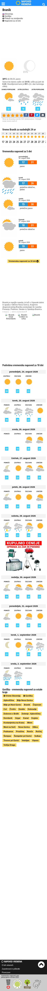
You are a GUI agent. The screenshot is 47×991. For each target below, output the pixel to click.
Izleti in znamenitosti (18, 312)
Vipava (35, 740)
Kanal (26, 718)
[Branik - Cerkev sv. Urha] (23, 319)
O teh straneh (7, 965)
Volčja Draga (9, 745)
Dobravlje (32, 709)
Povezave (6, 972)
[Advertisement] (23, 40)
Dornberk (8, 718)
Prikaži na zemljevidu (13, 18)
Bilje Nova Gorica (25, 700)
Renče (30, 731)
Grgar (17, 718)
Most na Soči (9, 727)
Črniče (13, 709)
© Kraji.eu (5, 312)
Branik (27, 705)
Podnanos (8, 731)
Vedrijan (25, 740)
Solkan (37, 736)
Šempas (7, 736)
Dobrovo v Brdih (11, 714)
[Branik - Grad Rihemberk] (10, 319)
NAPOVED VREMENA (26, 3)
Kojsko (34, 718)
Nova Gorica (24, 727)
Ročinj (39, 731)
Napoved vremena (12, 961)
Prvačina (20, 731)
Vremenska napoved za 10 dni (22, 261)
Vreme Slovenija (12, 696)
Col (5, 709)
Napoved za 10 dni (12, 21)
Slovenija (8, 14)
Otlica (35, 727)
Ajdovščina (9, 700)
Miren (29, 723)
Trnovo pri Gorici (11, 740)
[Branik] (36, 319)
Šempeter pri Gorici (23, 736)
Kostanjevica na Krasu (14, 723)
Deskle (22, 709)
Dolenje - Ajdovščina (31, 714)
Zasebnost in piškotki (11, 969)
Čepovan (37, 705)
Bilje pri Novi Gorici (12, 705)
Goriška (7, 16)
